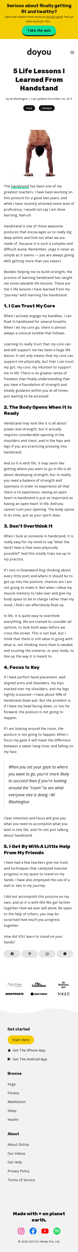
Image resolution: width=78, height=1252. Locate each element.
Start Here (20, 1039)
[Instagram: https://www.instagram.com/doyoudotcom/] (21, 1231)
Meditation (17, 1101)
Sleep (12, 1110)
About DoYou (18, 1144)
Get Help (15, 1162)
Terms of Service (21, 1180)
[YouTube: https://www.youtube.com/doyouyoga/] (45, 1231)
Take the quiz (39, 30)
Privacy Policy (19, 1171)
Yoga (12, 1084)
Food (29, 108)
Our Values (16, 1153)
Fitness (13, 1093)
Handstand (20, 186)
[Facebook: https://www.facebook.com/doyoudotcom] (33, 1231)
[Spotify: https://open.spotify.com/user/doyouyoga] (57, 1231)
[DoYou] (39, 52)
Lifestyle (47, 108)
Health (13, 1119)
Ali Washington (19, 99)
